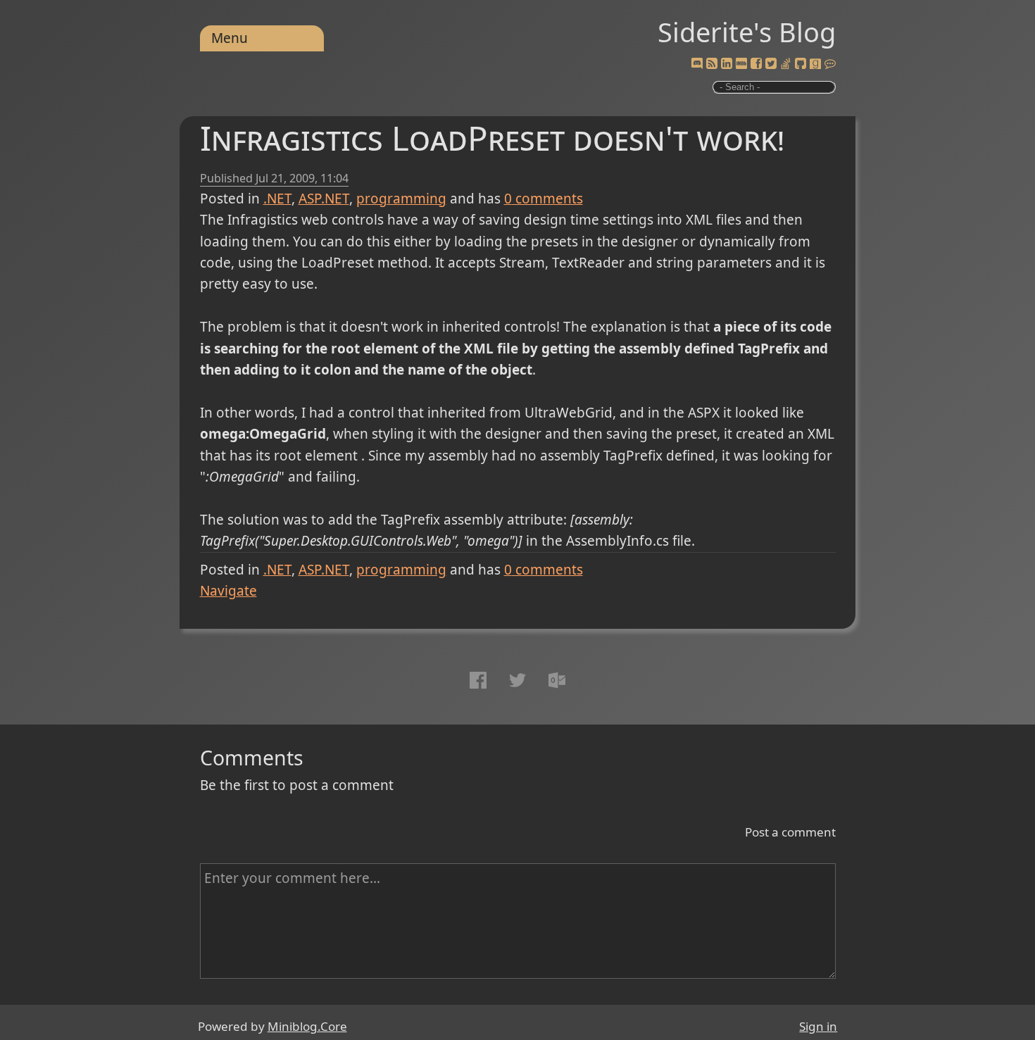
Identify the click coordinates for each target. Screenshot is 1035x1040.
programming (401, 198)
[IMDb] (741, 64)
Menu (229, 38)
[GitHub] (800, 64)
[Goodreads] (815, 64)
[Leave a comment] (830, 64)
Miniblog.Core (307, 1026)
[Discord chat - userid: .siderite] (697, 63)
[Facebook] (756, 64)
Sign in (818, 1026)
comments (543, 198)
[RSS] (711, 64)
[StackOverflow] (785, 64)
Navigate (228, 591)
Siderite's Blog (747, 31)
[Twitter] (771, 64)
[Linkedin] (726, 64)
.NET (277, 198)
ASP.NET (324, 198)
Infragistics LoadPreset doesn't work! (492, 138)
